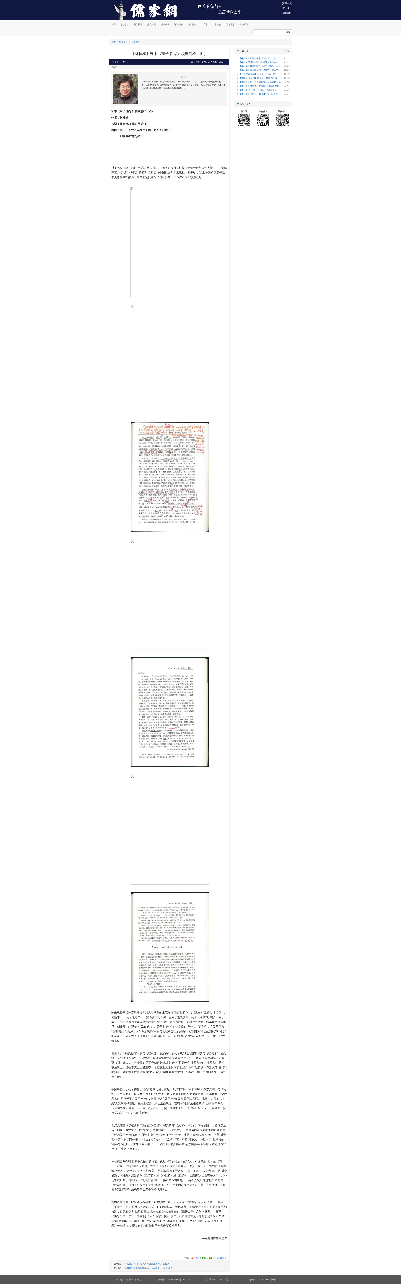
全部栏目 (243, 24)
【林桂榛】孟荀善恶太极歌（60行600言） (259, 85)
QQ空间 (215, 1258)
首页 (113, 24)
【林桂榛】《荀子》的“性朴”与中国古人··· (259, 93)
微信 (206, 1258)
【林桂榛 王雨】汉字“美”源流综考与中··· (258, 62)
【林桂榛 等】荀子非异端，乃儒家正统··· (259, 89)
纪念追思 (230, 24)
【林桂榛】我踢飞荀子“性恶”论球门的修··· (259, 66)
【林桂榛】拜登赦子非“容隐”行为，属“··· (258, 58)
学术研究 (135, 42)
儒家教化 (165, 24)
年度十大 (205, 24)
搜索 (288, 32)
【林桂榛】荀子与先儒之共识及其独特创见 (260, 81)
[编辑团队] (287, 12)
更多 (224, 1258)
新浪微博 (197, 1258)
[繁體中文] (287, 3)
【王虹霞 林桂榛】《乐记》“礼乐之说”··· (258, 74)
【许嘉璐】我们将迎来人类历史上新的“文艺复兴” (146, 1263)
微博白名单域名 (133, 1279)
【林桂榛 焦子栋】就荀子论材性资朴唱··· (259, 77)
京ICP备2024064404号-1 (218, 1279)
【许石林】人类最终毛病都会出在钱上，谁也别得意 (147, 1268)
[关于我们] (287, 7)
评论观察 (178, 24)
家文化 (218, 24)
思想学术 (124, 24)
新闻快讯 (138, 24)
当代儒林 (192, 24)
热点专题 (151, 24)
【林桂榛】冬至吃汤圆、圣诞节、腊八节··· (259, 70)
